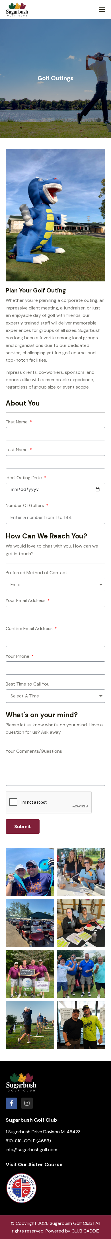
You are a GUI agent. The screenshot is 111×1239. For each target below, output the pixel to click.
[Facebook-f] (11, 1103)
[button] (102, 9)
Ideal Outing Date (24, 478)
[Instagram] (27, 1103)
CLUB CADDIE (85, 1231)
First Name (17, 422)
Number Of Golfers (25, 505)
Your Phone (18, 656)
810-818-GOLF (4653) (28, 1141)
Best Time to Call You (28, 684)
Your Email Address (26, 600)
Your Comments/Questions (34, 751)
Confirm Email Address (30, 628)
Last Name (17, 450)
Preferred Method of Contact (36, 573)
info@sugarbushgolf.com (31, 1150)
